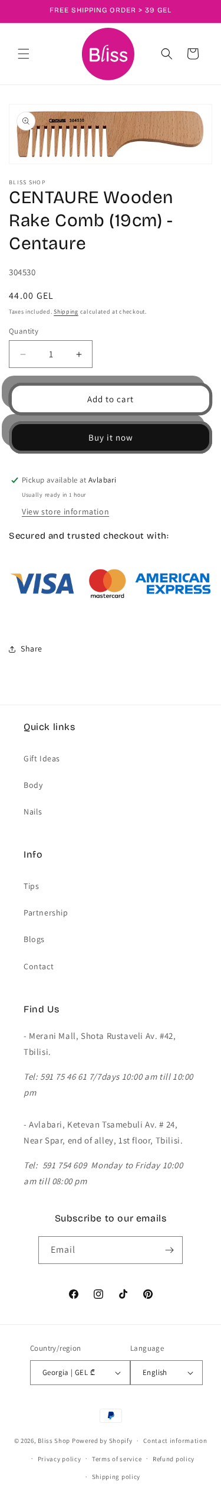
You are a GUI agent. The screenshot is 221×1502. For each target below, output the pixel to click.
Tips (31, 886)
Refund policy (173, 1459)
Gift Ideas (42, 758)
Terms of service (116, 1459)
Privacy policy (59, 1459)
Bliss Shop (54, 1440)
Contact (39, 966)
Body (33, 785)
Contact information (175, 1440)
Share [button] (31, 648)
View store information (65, 511)
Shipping (66, 311)
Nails (33, 811)
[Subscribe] (169, 1250)
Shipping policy (116, 1476)
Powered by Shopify (102, 1440)
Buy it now (110, 437)
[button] (24, 54)
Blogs (34, 939)
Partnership (46, 912)
